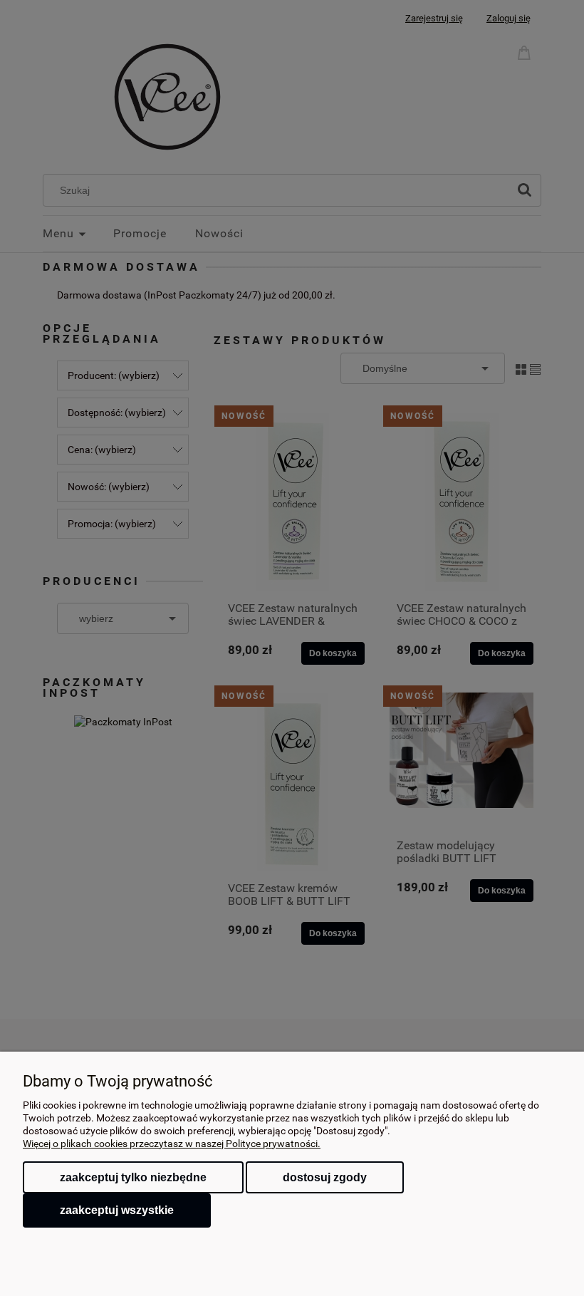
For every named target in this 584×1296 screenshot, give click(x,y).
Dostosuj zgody (325, 1177)
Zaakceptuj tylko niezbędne (133, 1177)
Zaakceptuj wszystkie (117, 1209)
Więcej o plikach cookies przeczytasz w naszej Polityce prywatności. (171, 1143)
